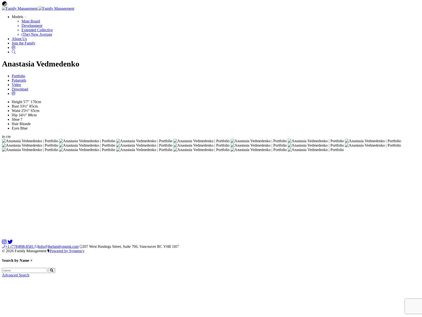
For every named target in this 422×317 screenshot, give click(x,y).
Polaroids (19, 80)
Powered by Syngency (67, 251)
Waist (16, 111)
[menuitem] (30, 21)
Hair (15, 124)
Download (20, 89)
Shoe (16, 119)
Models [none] (18, 17)
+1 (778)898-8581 (20, 246)
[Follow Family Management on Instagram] (5, 242)
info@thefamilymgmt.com (58, 246)
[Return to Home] (38, 8)
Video (16, 85)
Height (17, 102)
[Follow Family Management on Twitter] (10, 242)
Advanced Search (15, 275)
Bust (15, 106)
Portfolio (18, 76)
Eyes (15, 128)
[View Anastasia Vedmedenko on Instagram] (13, 93)
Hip (15, 115)
